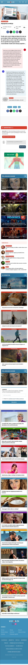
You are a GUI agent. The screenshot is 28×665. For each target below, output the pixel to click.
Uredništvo (11, 640)
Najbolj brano (5, 242)
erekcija (10, 107)
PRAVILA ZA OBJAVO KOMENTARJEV (8, 136)
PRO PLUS (17, 640)
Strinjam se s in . (14, 398)
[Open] (2, 2)
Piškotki (6, 643)
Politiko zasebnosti (20, 398)
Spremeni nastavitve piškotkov (17, 643)
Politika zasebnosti (9, 645)
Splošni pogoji (19, 645)
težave (15, 107)
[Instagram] (23, 2)
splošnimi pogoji (12, 398)
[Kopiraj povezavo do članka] (20, 32)
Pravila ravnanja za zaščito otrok (14, 648)
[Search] (20, 2)
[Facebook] (25, 2)
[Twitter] (11, 32)
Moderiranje (24, 640)
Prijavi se (22, 146)
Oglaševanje (4, 640)
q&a (19, 107)
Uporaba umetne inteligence (14, 651)
